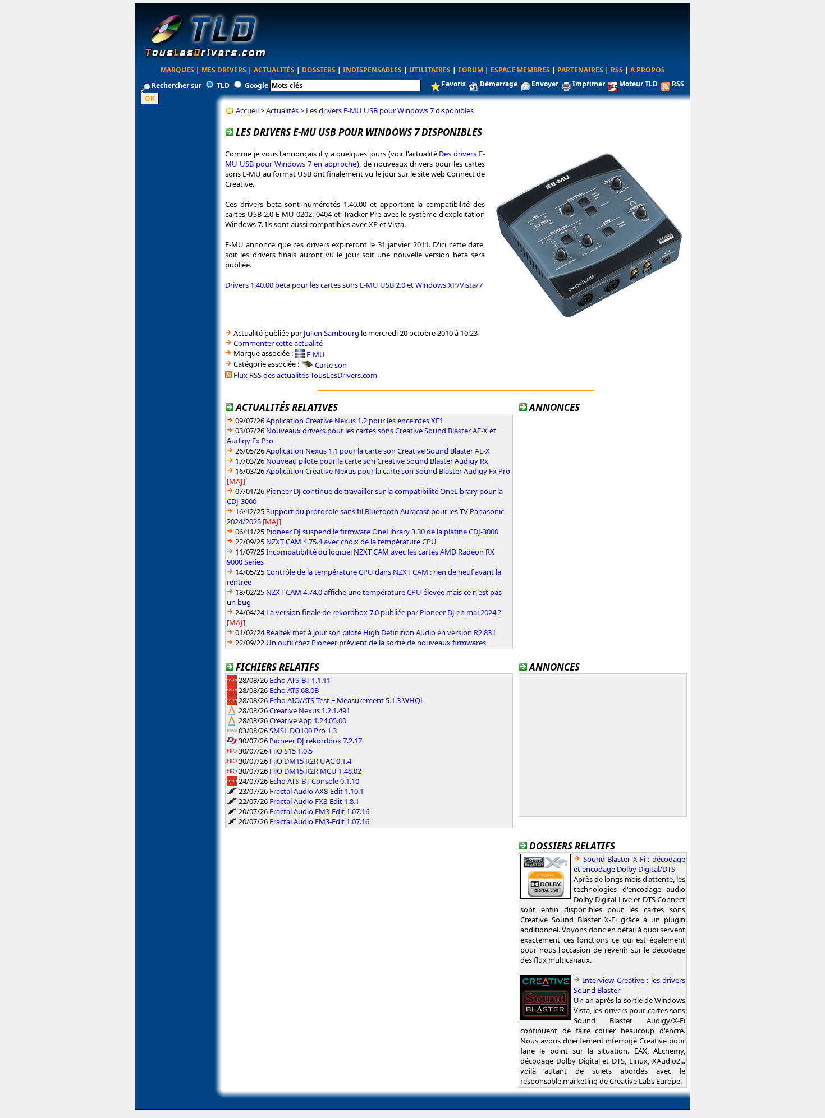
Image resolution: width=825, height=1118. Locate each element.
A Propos (647, 70)
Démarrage (498, 84)
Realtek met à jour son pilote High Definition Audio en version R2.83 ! (381, 632)
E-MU (315, 354)
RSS (617, 70)
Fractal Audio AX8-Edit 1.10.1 (316, 791)
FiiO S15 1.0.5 (291, 751)
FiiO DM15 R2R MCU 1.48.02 (315, 771)
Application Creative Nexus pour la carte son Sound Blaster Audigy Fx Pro (388, 471)
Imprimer (588, 84)
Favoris (454, 84)
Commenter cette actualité (278, 343)
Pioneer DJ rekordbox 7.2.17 (315, 741)
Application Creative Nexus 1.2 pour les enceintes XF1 (354, 420)
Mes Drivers (223, 70)
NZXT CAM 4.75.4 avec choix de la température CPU (351, 542)
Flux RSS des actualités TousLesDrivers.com (305, 375)
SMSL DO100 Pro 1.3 (303, 731)
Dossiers (319, 70)
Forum (470, 70)
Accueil (247, 110)
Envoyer (544, 84)
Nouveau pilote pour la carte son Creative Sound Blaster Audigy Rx (377, 461)
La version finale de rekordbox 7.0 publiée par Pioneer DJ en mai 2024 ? (383, 612)
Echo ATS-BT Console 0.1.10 (314, 781)
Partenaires (580, 70)
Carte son (331, 365)
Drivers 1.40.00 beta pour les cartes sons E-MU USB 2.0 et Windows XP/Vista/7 (354, 285)
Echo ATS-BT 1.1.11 (300, 680)
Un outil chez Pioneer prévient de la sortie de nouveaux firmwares (376, 642)
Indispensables (372, 70)
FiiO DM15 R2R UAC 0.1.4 (310, 761)
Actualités (274, 70)
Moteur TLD (638, 84)
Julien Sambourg (331, 333)
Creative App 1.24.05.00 (307, 720)
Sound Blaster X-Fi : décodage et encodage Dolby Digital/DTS (629, 864)
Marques (177, 70)
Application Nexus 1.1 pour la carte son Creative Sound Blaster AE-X (378, 451)
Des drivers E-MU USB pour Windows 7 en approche (355, 159)
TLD (223, 85)
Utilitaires (430, 70)
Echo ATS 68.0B (294, 690)
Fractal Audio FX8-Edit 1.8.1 (314, 801)
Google (256, 85)
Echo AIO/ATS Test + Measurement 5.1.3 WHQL (346, 700)
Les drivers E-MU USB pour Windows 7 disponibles (390, 110)
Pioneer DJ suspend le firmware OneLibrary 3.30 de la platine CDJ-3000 (382, 531)
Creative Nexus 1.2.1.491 (309, 710)
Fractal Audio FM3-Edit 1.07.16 (319, 811)
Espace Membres (520, 70)
